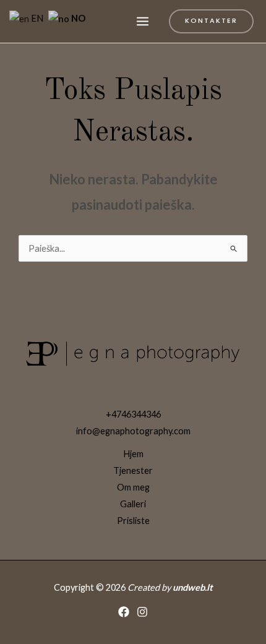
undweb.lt (193, 587)
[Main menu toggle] (143, 21)
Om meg (133, 487)
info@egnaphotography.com (133, 431)
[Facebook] (123, 611)
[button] (211, 21)
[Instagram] (142, 611)
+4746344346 (133, 414)
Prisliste (133, 520)
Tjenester (133, 470)
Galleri (133, 504)
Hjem (133, 454)
